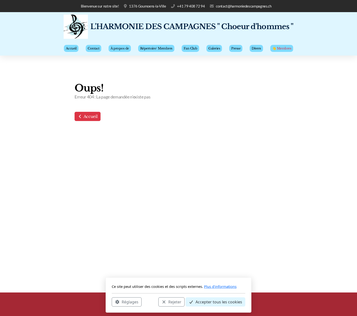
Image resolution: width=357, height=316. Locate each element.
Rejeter (174, 301)
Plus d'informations (220, 286)
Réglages (130, 301)
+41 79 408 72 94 (191, 6)
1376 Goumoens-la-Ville (147, 6)
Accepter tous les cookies (219, 301)
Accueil (90, 116)
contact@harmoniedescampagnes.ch (243, 6)
